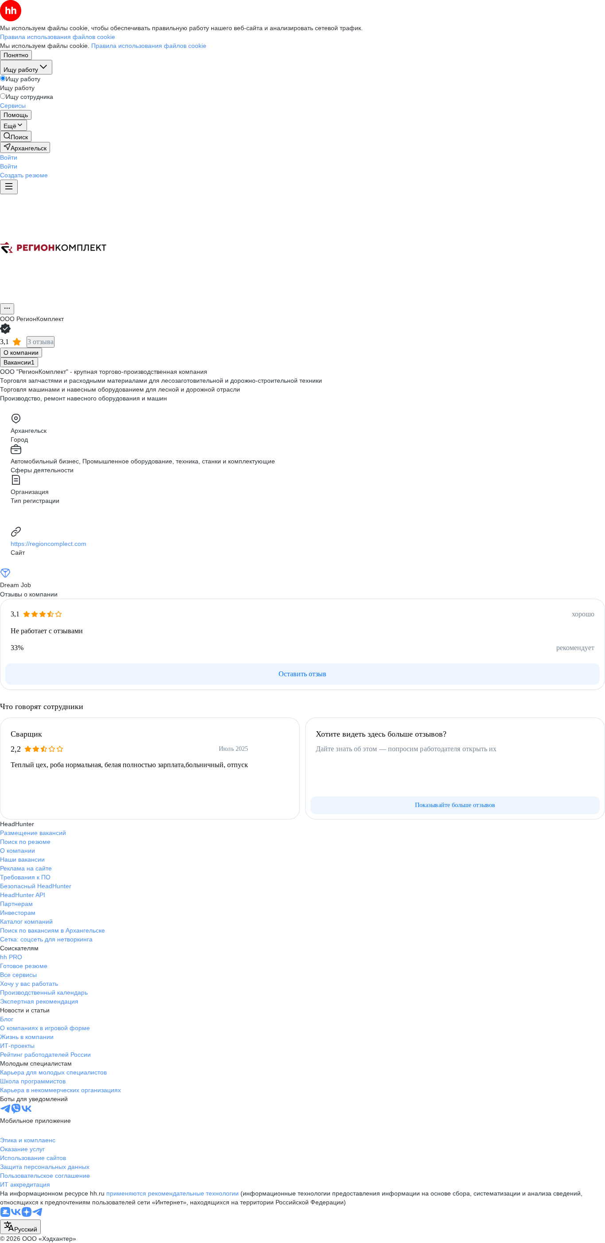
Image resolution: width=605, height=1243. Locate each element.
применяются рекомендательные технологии (172, 1193)
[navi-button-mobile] (9, 187)
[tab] (21, 352)
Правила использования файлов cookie (148, 45)
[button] (8, 157)
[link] (15, 136)
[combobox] (20, 1226)
